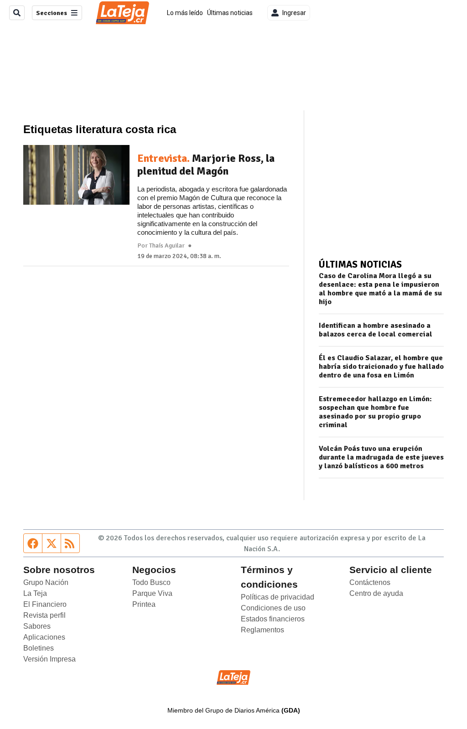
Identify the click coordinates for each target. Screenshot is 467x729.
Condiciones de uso (273, 608)
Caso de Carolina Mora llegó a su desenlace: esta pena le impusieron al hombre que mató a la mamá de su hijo (380, 289)
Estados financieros (273, 619)
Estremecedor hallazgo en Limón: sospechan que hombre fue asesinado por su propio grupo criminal (375, 412)
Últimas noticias (230, 13)
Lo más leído (185, 13)
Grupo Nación (45, 582)
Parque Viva (152, 593)
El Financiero (45, 604)
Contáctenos (369, 582)
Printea (144, 604)
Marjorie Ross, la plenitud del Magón (206, 164)
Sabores (37, 626)
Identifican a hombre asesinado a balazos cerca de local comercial (375, 330)
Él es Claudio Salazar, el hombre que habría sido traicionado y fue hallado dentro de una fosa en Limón (381, 367)
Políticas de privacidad (277, 597)
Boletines (38, 648)
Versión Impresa (49, 659)
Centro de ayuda (376, 593)
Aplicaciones (44, 637)
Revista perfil (44, 615)
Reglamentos (262, 630)
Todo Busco (151, 582)
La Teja (35, 593)
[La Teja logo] (122, 12)
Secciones (51, 13)
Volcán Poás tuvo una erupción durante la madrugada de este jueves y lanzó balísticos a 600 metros (381, 457)
